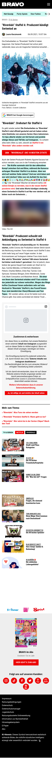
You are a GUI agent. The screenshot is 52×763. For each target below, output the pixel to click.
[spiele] (46, 681)
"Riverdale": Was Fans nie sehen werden (20, 412)
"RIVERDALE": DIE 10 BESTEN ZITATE (29, 152)
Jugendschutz (8, 712)
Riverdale (30, 432)
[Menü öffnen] (48, 4)
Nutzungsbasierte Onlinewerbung (16, 715)
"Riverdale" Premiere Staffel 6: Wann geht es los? (24, 417)
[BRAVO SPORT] (39, 609)
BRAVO (4, 20)
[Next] (48, 14)
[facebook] (22, 681)
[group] (25, 14)
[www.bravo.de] (13, 4)
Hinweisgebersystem (11, 722)
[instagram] (6, 681)
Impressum (6, 698)
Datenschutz (7, 705)
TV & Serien (13, 20)
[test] (38, 681)
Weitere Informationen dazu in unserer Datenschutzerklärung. (26, 386)
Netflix (19, 432)
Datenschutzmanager (11, 709)
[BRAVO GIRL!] (26, 609)
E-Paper (5, 725)
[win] (26, 687)
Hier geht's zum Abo (26, 662)
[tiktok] (14, 681)
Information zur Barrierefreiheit (15, 719)
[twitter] (30, 681)
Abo (3, 729)
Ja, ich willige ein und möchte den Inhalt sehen (26, 393)
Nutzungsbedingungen (11, 702)
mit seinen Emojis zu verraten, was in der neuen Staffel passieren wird (24, 186)
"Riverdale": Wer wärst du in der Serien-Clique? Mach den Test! (25, 422)
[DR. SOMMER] (13, 609)
